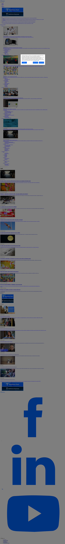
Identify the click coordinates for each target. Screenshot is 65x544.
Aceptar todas (41, 62)
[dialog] (33, 59)
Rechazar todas (35, 62)
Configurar (24, 62)
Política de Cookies (36, 60)
